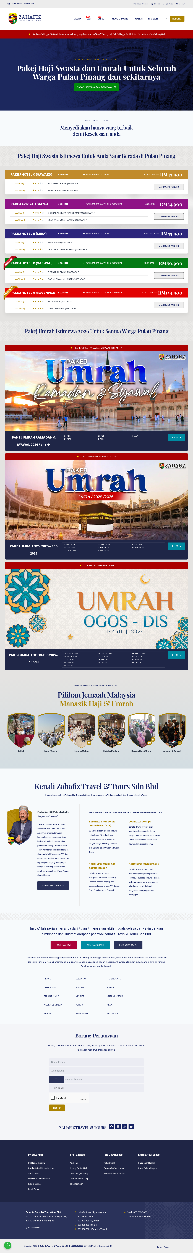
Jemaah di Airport (172, 751)
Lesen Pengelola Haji (78, 1173)
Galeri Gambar (76, 1184)
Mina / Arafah (51, 751)
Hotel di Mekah (81, 751)
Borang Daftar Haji (78, 1168)
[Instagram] (118, 1126)
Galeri (139, 18)
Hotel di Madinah (111, 751)
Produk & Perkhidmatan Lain (41, 1168)
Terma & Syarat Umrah (114, 1173)
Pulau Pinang (51, 996)
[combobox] (56, 1079)
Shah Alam (81, 1013)
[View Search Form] (165, 18)
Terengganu (114, 978)
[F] (111, 1246)
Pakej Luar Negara (146, 1163)
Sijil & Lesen (155, 4)
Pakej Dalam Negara (147, 1168)
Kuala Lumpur (115, 996)
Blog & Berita (168, 4)
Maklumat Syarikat (141, 4)
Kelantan (81, 978)
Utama (77, 18)
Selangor (112, 1013)
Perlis (47, 1013)
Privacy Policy (163, 1247)
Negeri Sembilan (53, 1004)
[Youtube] (131, 1126)
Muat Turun (180, 4)
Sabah (110, 987)
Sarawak (80, 987)
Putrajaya (50, 987)
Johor (79, 1004)
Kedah (110, 1004)
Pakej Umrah (109, 1163)
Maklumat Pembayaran (39, 1178)
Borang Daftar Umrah (114, 1168)
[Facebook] (111, 1126)
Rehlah (21, 751)
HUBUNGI (177, 18)
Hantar (57, 1107)
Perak (47, 978)
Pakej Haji (73, 1163)
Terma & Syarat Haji (78, 1178)
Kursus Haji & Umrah (141, 751)
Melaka (79, 996)
